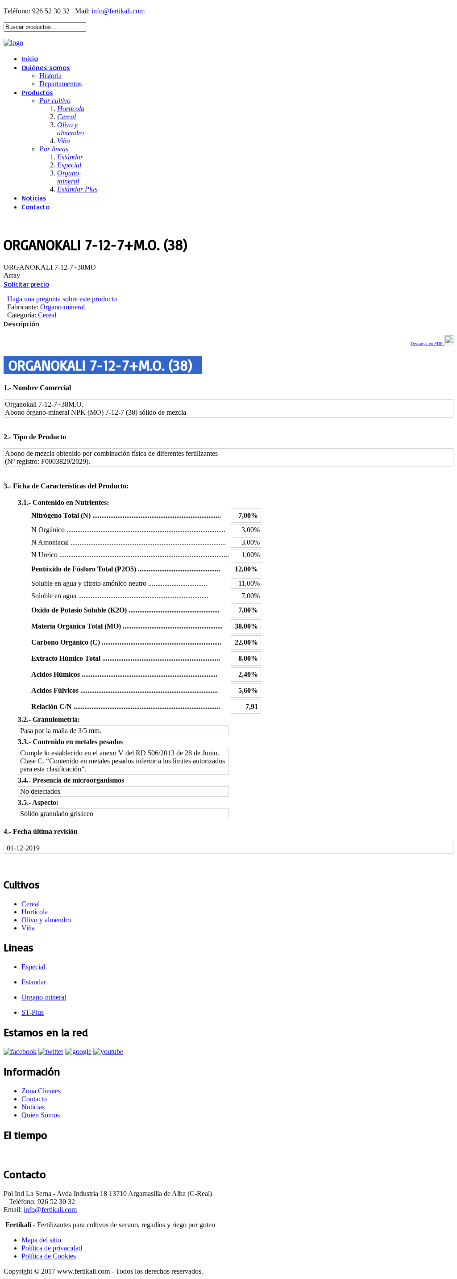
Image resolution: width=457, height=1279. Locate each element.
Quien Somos (40, 1115)
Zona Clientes (41, 1091)
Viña (28, 928)
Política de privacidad (51, 1248)
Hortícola (34, 912)
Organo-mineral (62, 307)
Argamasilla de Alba (31, 1154)
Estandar (33, 982)
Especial (33, 967)
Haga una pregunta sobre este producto (62, 299)
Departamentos (60, 83)
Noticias (33, 197)
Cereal (47, 315)
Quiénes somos (45, 67)
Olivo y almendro (46, 920)
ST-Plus (32, 1012)
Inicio (29, 58)
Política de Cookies (48, 1256)
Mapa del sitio (41, 1240)
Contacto (35, 206)
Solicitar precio (26, 283)
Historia (50, 75)
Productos (37, 92)
